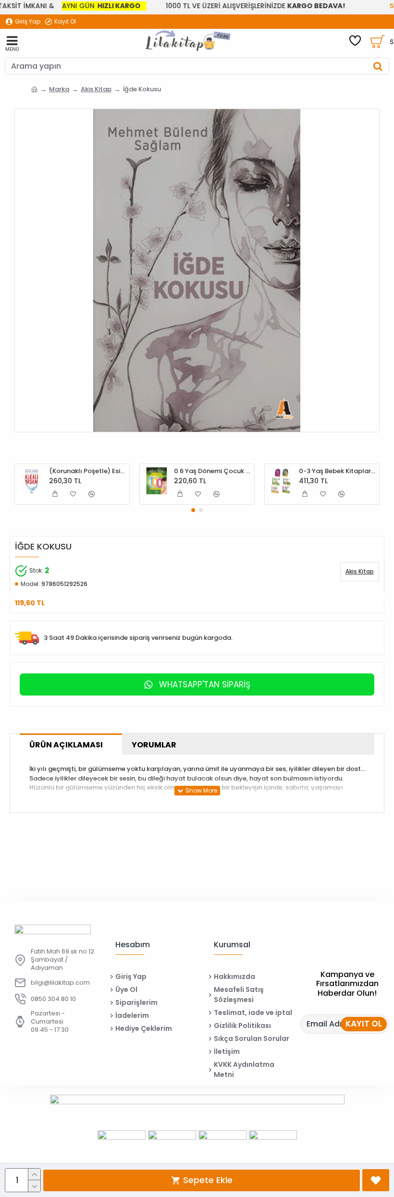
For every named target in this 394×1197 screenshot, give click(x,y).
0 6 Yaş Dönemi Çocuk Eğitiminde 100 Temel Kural (212, 471)
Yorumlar (154, 744)
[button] (193, 510)
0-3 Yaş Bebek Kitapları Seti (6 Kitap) (337, 471)
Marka (59, 89)
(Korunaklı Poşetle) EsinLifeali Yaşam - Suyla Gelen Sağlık (87, 471)
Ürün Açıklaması (66, 744)
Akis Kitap (96, 89)
